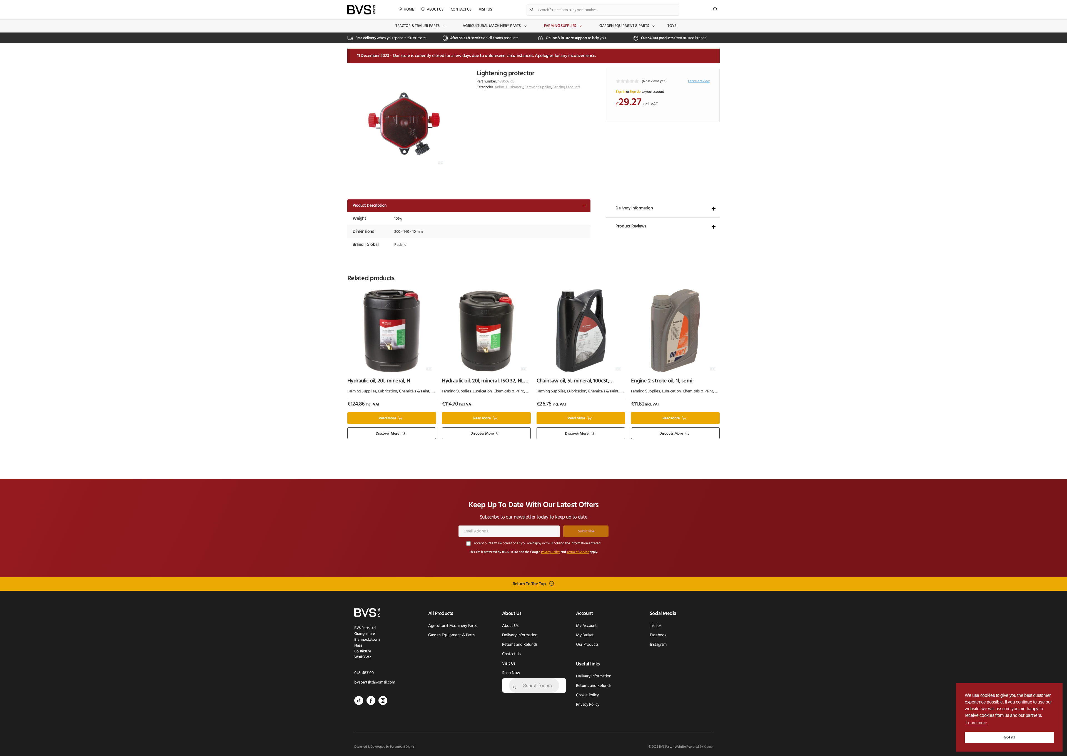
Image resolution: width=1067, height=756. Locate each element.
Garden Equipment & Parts (624, 26)
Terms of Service (578, 552)
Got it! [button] (1009, 737)
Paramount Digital (402, 747)
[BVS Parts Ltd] (361, 9)
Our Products (587, 645)
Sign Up (635, 92)
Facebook (658, 635)
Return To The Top (529, 584)
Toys (671, 26)
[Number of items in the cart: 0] (715, 8)
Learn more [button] (976, 722)
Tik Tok (656, 626)
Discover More (387, 433)
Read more (387, 418)
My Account (586, 626)
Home (409, 9)
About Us (435, 9)
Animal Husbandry (509, 87)
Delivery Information (634, 208)
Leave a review (699, 81)
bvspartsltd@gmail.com (374, 682)
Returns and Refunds (519, 645)
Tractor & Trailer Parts (417, 26)
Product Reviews (630, 226)
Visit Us (485, 9)
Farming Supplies (560, 26)
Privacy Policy (550, 552)
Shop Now (511, 673)
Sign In (620, 92)
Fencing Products (566, 87)
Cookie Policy (587, 695)
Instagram (658, 645)
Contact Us (461, 9)
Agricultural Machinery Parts (491, 26)
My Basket (585, 635)
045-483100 (364, 673)
